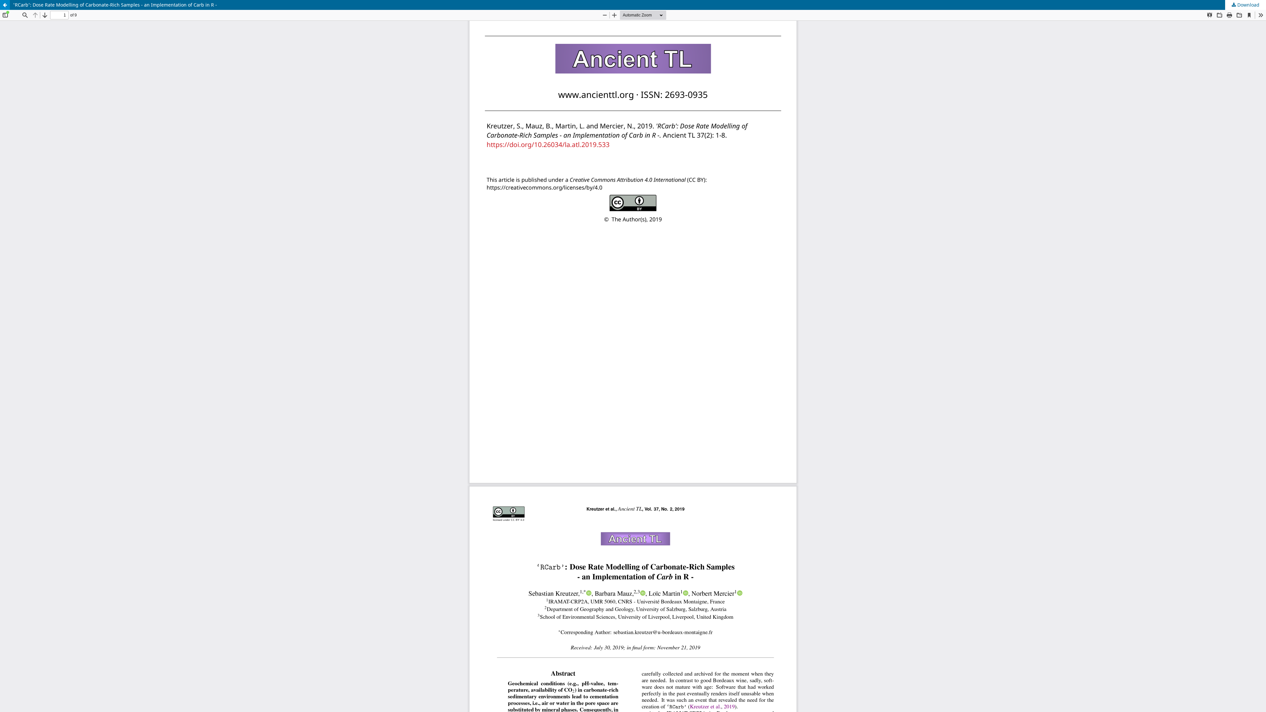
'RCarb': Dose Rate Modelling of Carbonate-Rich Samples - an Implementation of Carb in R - (115, 5)
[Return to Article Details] (5, 5)
